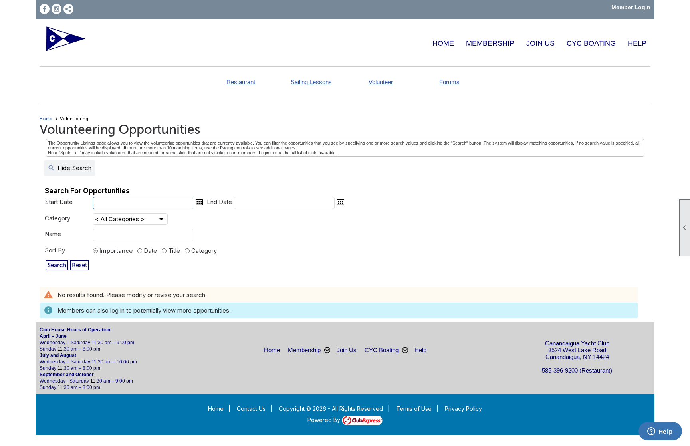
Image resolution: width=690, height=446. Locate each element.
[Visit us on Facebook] (45, 9)
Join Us (540, 43)
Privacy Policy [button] (463, 408)
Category (57, 218)
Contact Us (251, 408)
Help (637, 43)
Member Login (630, 7)
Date (150, 250)
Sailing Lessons (311, 82)
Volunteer (381, 82)
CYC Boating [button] (591, 43)
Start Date (59, 202)
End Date (219, 202)
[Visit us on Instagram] (56, 9)
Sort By (55, 250)
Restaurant (240, 82)
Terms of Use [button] (414, 408)
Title (174, 250)
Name (53, 234)
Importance (116, 250)
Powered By (324, 419)
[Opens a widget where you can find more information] (660, 432)
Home (443, 43)
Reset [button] (79, 265)
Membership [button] (490, 43)
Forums (449, 82)
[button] (57, 265)
